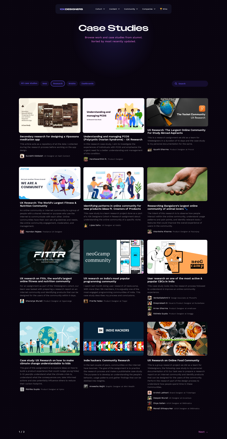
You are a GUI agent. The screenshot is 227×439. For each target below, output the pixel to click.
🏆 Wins (163, 9)
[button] (100, 9)
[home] (75, 9)
